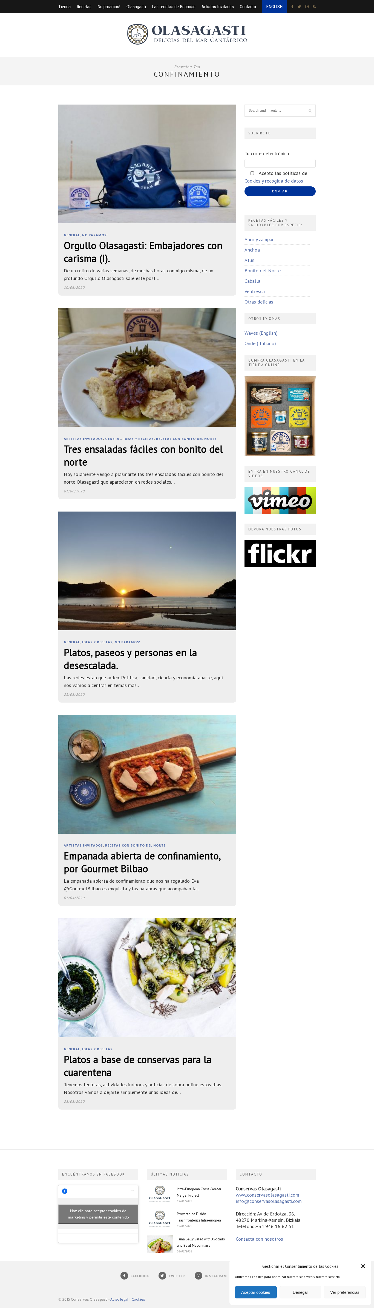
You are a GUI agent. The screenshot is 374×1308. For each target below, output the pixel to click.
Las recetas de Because (173, 6)
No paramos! (108, 6)
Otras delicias (258, 302)
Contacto (248, 6)
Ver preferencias (344, 1292)
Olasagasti (136, 6)
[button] (363, 1266)
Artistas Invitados (218, 6)
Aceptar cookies (255, 1292)
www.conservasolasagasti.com (267, 1195)
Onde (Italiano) (260, 343)
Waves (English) (261, 333)
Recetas (84, 6)
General (72, 235)
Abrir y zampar (259, 239)
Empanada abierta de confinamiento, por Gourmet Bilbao (142, 862)
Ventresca (254, 291)
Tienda (64, 6)
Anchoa (252, 250)
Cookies (138, 1299)
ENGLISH (274, 6)
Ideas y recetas (138, 439)
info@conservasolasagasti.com (269, 1201)
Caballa (252, 281)
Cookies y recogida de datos (273, 181)
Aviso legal (119, 1299)
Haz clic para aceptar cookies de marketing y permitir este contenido (98, 1214)
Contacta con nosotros (259, 1239)
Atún (249, 260)
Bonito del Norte (262, 270)
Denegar (300, 1292)
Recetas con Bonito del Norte (186, 439)
